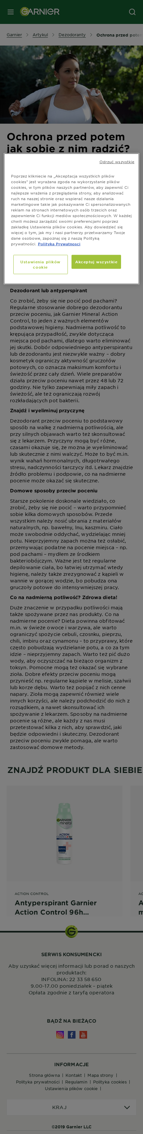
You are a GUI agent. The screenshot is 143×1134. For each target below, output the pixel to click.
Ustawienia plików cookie (40, 264)
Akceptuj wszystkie (96, 261)
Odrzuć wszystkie (117, 161)
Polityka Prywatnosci (59, 243)
